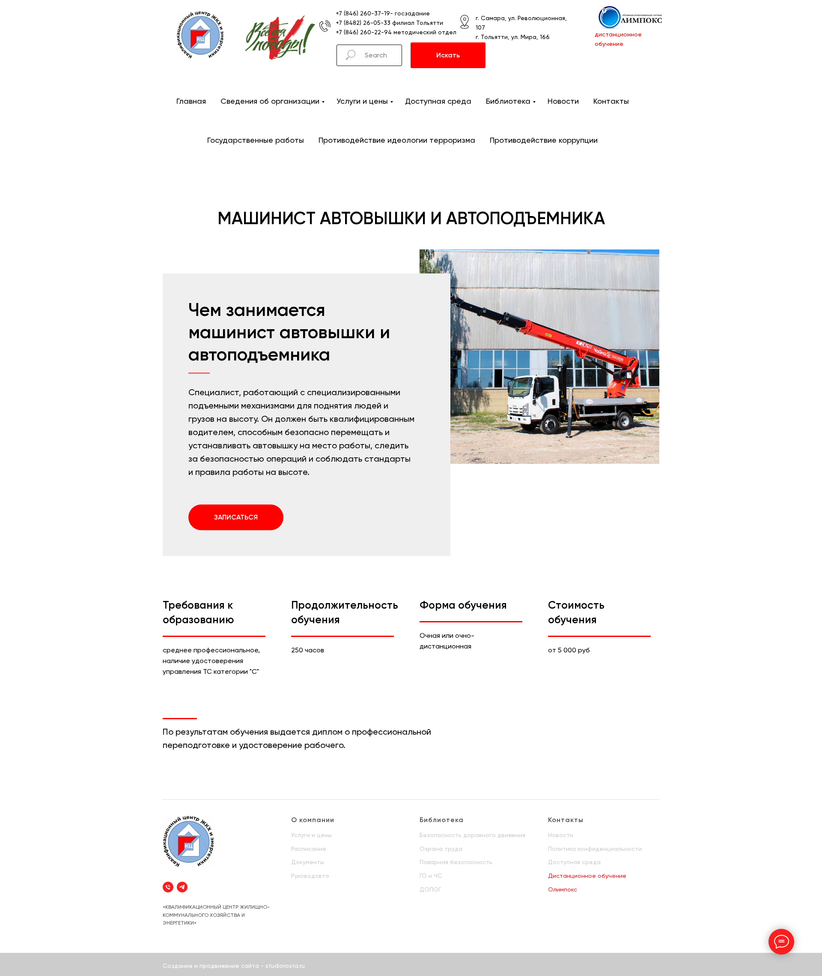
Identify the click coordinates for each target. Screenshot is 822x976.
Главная (191, 100)
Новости (563, 100)
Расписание (308, 848)
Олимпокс (562, 889)
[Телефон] (168, 887)
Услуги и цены (362, 100)
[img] (200, 34)
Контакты (611, 100)
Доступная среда (438, 100)
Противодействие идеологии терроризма (397, 139)
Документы (307, 862)
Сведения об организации (269, 100)
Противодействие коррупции (544, 139)
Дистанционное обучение (587, 875)
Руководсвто (310, 875)
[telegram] (182, 887)
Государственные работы (255, 139)
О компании (312, 820)
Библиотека (508, 100)
